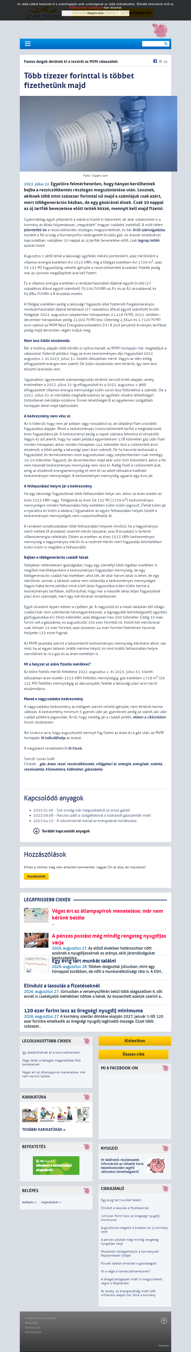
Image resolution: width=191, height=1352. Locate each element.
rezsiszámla (34, 769)
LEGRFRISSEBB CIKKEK (47, 899)
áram (51, 764)
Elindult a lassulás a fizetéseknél (125, 1208)
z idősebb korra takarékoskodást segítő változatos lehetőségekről (122, 1168)
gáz (42, 764)
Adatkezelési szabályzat (40, 1318)
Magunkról (31, 1323)
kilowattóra (55, 769)
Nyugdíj (109, 1148)
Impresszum (32, 1327)
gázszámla (93, 769)
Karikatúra (34, 1097)
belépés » (29, 1202)
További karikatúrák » (43, 1129)
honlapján (129, 348)
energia (124, 764)
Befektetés (34, 1146)
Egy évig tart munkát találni (121, 1200)
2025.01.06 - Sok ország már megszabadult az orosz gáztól (81, 810)
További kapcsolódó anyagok (66, 831)
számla (156, 764)
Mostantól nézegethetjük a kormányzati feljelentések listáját (130, 1253)
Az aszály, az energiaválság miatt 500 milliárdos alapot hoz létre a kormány (128, 1293)
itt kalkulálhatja (53, 738)
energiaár (141, 764)
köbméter (75, 769)
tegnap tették (149, 240)
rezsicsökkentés (80, 764)
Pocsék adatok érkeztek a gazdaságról (129, 1263)
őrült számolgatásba (149, 230)
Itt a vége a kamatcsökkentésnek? (125, 1271)
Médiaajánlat (33, 1332)
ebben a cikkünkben (149, 717)
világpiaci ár (106, 764)
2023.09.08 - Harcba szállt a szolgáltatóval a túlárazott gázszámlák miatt (92, 815)
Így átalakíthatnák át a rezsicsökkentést (51, 1053)
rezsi (61, 764)
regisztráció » (51, 1202)
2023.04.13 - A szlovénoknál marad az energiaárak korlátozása (84, 821)
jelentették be (35, 230)
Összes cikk (134, 1054)
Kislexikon (135, 1040)
